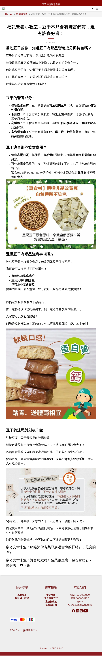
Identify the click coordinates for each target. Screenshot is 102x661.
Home (9, 14)
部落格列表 (22, 14)
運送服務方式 (51, 598)
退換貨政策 (51, 601)
